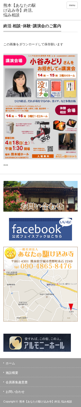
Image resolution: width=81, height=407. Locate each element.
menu (72, 5)
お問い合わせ (15, 391)
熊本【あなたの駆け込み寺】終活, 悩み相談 (45, 401)
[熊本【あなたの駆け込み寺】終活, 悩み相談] (19, 10)
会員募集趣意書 (17, 382)
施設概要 (12, 373)
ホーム (10, 363)
